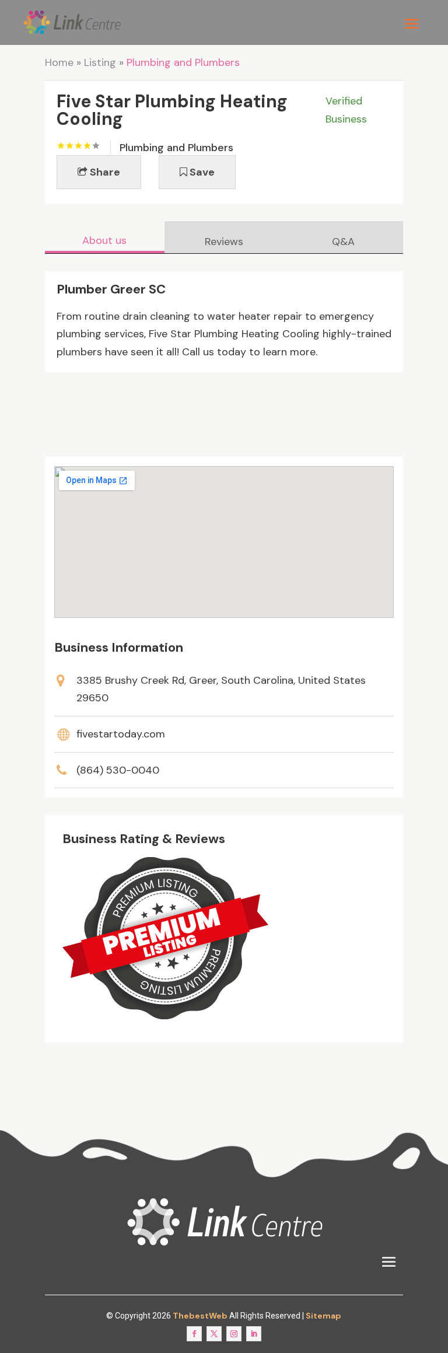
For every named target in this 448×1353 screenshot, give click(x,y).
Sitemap (323, 1315)
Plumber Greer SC (111, 289)
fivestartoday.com (120, 734)
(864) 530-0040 (117, 770)
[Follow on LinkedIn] (253, 1333)
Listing (100, 62)
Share (104, 172)
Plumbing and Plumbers (183, 62)
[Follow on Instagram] (234, 1333)
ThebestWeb (200, 1315)
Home (59, 62)
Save (201, 172)
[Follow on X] (214, 1333)
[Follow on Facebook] (194, 1333)
